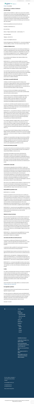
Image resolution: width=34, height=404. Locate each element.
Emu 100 (20, 317)
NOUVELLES (20, 321)
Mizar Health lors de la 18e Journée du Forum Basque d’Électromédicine (22, 356)
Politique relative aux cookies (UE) (10, 284)
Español (20, 326)
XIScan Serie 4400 (22, 316)
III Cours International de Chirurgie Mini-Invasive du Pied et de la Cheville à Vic (23, 345)
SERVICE (19, 319)
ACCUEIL (19, 311)
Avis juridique (19, 400)
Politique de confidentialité (25, 400)
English (20, 328)
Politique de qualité (14, 400)
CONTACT (20, 323)
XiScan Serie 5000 (22, 314)
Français (19, 325)
